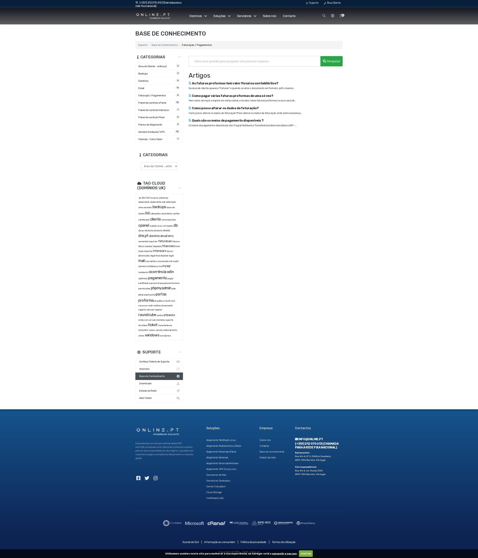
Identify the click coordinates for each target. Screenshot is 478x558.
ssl (149, 320)
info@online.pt (310, 439)
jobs (148, 255)
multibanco (152, 266)
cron (159, 226)
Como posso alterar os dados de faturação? (225, 108)
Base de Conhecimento (165, 44)
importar (148, 251)
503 (148, 198)
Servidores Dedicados (218, 480)
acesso (154, 198)
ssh (146, 320)
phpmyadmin (161, 288)
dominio (154, 236)
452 (144, 198)
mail (141, 260)
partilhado (143, 283)
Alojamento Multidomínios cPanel (223, 445)
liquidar (164, 255)
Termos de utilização (284, 542)
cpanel (143, 225)
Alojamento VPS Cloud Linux (221, 469)
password (154, 283)
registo (142, 309)
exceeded (143, 241)
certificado (144, 219)
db (175, 225)
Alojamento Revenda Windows (222, 463)
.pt (139, 198)
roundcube (147, 314)
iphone (141, 255)
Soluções (219, 16)
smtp (141, 320)
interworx (159, 251)
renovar (150, 309)
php (174, 288)
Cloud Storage (214, 492)
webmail (167, 330)
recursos (143, 305)
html (177, 246)
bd (147, 213)
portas (161, 294)
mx (160, 266)
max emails (163, 261)
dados (169, 226)
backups (159, 207)
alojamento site (158, 202)
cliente (155, 219)
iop (168, 251)
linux (158, 255)
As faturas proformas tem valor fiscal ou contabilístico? (235, 83)
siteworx (169, 315)
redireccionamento (163, 305)
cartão (176, 213)
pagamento (157, 278)
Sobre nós (269, 16)
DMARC (166, 230)
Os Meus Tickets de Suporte (153, 361)
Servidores (244, 16)
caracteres (166, 213)
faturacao (165, 241)
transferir (143, 330)
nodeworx (143, 272)
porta (152, 294)
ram (173, 301)
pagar (170, 278)
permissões (144, 288)
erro (170, 236)
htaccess (168, 246)
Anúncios (144, 368)
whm (174, 330)
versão (159, 330)
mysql (166, 266)
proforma (146, 300)
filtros (141, 246)
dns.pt (143, 235)
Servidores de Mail (216, 474)
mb (170, 261)
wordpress (165, 335)
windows (152, 335)
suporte (169, 320)
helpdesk (157, 246)
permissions (173, 283)
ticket (153, 325)
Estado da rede (268, 457)
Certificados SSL (215, 498)
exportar (153, 241)
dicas (141, 230)
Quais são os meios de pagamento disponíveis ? (227, 120)
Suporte (314, 2)
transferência (165, 325)
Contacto (289, 16)
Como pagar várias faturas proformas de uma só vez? (232, 96)
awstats (147, 207)
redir (150, 305)
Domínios (196, 16)
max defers (151, 261)
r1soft (167, 301)
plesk (141, 294)
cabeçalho (155, 213)
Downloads (145, 383)
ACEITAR (306, 553)
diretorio (158, 230)
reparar (158, 309)
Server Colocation (216, 486)
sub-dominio (158, 320)
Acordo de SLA (190, 542)
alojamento (144, 202)
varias (152, 330)
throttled (142, 325)
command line (169, 219)
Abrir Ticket (144, 398)
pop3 (146, 294)
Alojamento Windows (217, 457)
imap (140, 251)
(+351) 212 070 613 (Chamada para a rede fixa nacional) (317, 445)
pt (155, 301)
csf (164, 226)
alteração (171, 202)
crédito (153, 226)
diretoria (149, 230)
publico (160, 301)
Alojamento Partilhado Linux (221, 440)
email (163, 236)
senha (160, 315)
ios (171, 251)
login (171, 255)
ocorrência (157, 271)
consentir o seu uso (284, 553)
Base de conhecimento (272, 451)
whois (141, 335)
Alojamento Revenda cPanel (221, 451)
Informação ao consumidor (219, 542)
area (140, 207)
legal (152, 255)
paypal (163, 283)
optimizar (143, 278)
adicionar (163, 198)
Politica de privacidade (253, 542)
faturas (176, 241)
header (148, 246)
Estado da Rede (147, 390)
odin (170, 271)
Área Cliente (333, 2)
